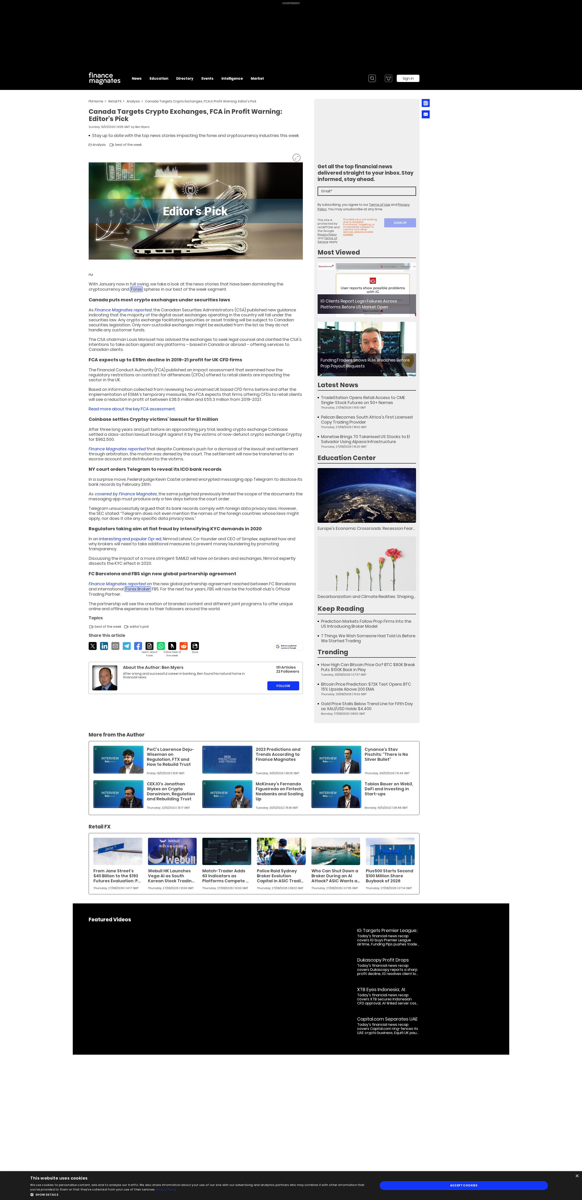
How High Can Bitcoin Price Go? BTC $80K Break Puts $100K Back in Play (368, 667)
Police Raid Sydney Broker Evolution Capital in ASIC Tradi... (280, 876)
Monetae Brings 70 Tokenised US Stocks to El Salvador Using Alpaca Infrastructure (365, 439)
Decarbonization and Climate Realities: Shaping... (367, 596)
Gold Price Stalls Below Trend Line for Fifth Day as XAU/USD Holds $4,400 (367, 706)
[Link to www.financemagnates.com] (367, 290)
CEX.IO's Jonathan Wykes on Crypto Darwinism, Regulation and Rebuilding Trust (171, 791)
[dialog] (291, 1185)
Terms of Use (379, 204)
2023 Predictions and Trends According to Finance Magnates (278, 754)
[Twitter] (93, 646)
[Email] (115, 646)
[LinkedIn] (104, 646)
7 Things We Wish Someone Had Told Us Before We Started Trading (368, 638)
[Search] (372, 78)
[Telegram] (127, 646)
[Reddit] (184, 646)
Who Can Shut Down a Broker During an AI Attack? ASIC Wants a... (335, 876)
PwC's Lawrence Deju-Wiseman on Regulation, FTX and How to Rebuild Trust (170, 756)
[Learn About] (149, 649)
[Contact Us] (426, 114)
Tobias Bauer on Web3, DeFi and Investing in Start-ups (389, 789)
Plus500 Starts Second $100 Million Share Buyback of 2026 (389, 876)
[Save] (195, 648)
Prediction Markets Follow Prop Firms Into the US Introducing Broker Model (366, 624)
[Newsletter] (425, 103)
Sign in (408, 78)
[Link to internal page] (104, 677)
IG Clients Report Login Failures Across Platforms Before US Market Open (359, 304)
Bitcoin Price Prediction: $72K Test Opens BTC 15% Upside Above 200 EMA (366, 687)
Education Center (347, 458)
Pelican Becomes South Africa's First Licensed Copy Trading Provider (367, 420)
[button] (199, 1194)
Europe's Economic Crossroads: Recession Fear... (366, 528)
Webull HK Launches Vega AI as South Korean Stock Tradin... (171, 876)
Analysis (133, 101)
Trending (333, 652)
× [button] (577, 1176)
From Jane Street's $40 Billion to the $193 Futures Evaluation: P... (116, 876)
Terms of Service (327, 240)
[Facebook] (138, 646)
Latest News (338, 385)
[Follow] (172, 649)
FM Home (96, 101)
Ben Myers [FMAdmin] (142, 127)
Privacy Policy (327, 234)
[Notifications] (388, 78)
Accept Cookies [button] (464, 1185)
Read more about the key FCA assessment (132, 409)
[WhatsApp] (161, 646)
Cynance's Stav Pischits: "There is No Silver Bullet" (386, 754)
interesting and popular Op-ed (130, 539)
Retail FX (114, 101)
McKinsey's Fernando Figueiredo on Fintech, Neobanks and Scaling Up (280, 791)
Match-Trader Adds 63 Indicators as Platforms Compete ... (225, 876)
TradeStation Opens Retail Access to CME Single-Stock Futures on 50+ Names (363, 400)
